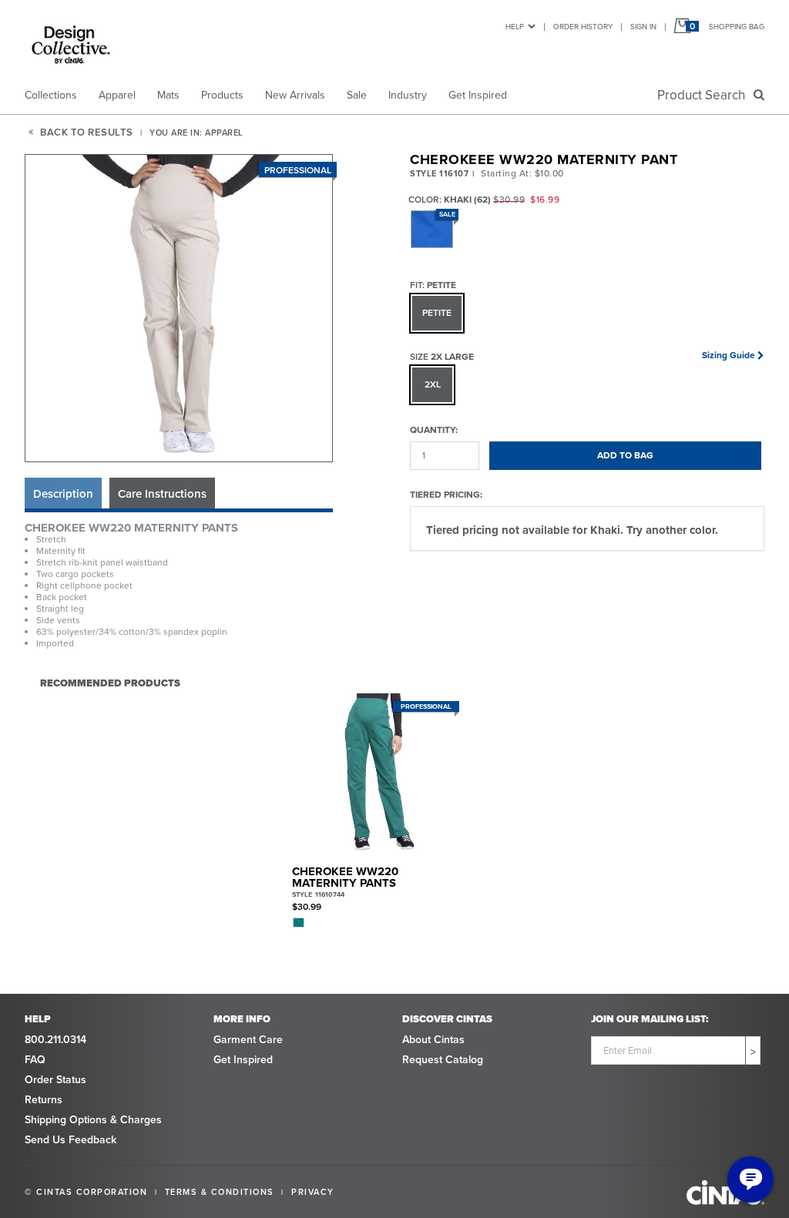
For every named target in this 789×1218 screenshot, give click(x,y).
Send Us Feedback (70, 1140)
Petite (437, 313)
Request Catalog (442, 1060)
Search (704, 95)
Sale (357, 95)
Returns (43, 1100)
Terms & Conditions (219, 1192)
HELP (514, 26)
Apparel (117, 95)
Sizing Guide (728, 355)
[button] (179, 309)
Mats (168, 95)
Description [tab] (63, 493)
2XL (433, 384)
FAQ (35, 1060)
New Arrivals (295, 95)
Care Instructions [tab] (162, 493)
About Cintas (433, 1040)
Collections (51, 95)
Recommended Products (110, 683)
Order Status (55, 1080)
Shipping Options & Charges (93, 1120)
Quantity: (434, 429)
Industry (407, 95)
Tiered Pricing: (446, 494)
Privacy (312, 1192)
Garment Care (248, 1040)
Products (222, 95)
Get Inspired (477, 95)
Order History (583, 26)
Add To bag (625, 455)
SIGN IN (643, 26)
